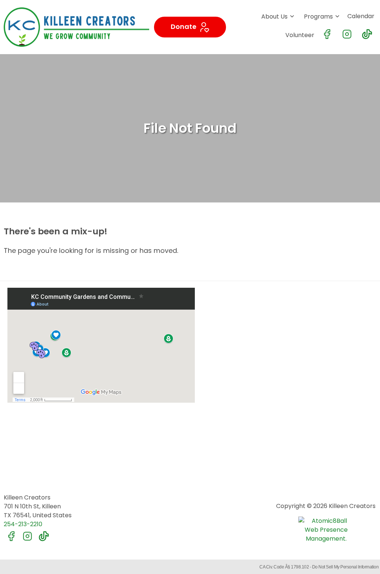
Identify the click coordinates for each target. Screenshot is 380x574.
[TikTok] (367, 34)
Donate (184, 26)
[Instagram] (347, 34)
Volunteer (299, 35)
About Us (274, 16)
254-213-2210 (23, 524)
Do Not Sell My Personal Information (345, 567)
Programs (318, 16)
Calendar (360, 16)
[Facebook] (327, 34)
